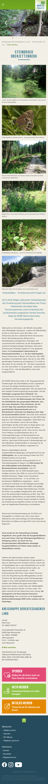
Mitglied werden (9, 730)
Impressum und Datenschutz (24, 772)
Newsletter (7, 754)
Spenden (7, 734)
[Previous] (6, 23)
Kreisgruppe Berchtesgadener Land (16, 42)
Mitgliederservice (9, 757)
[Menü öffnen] (3, 5)
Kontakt (6, 750)
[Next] (42, 23)
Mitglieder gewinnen (11, 741)
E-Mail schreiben (9, 647)
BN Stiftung (7, 737)
